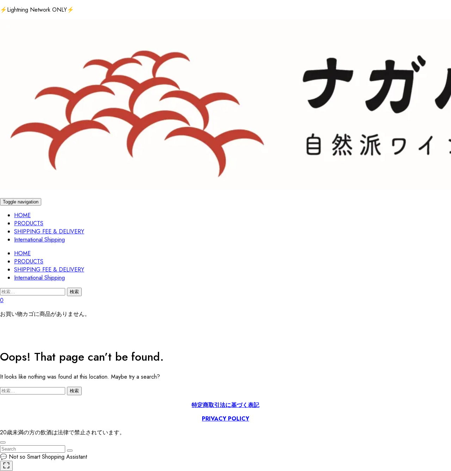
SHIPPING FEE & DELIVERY (49, 231)
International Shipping (39, 240)
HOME (22, 215)
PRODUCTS (28, 223)
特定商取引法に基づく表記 (225, 405)
